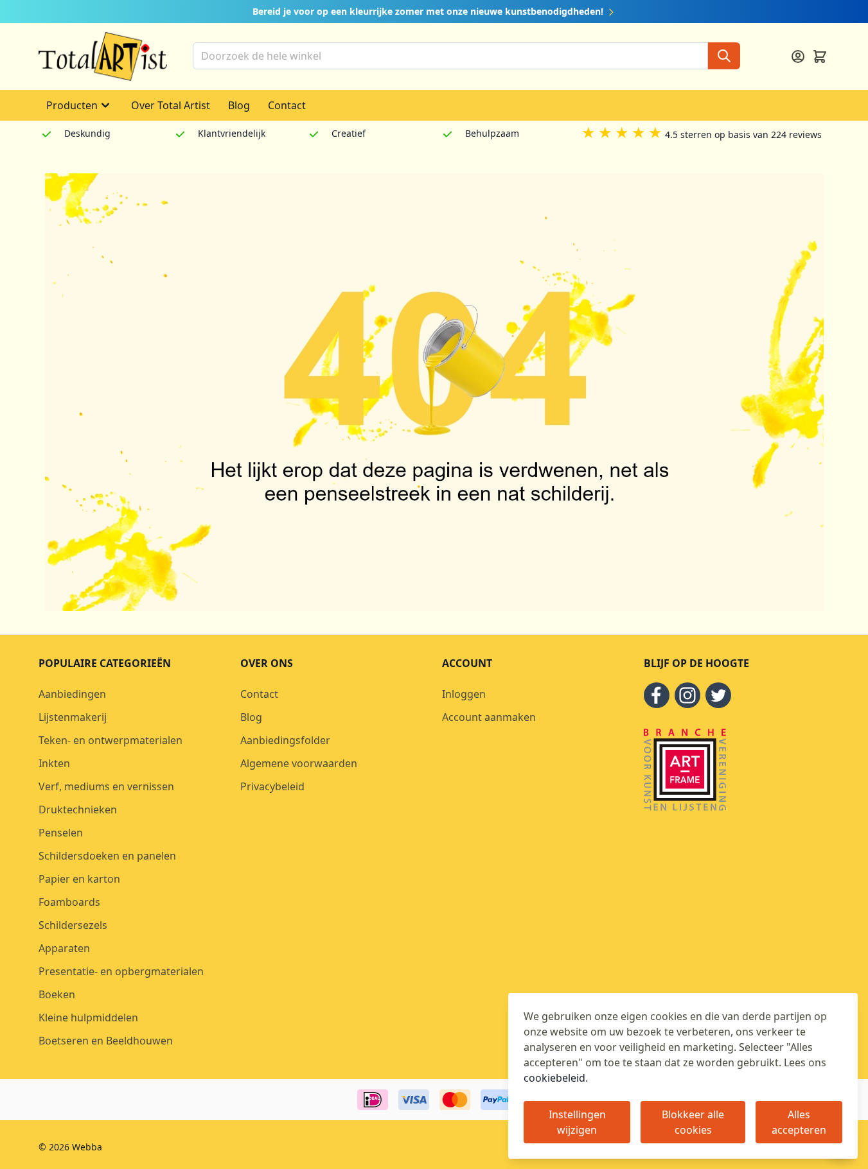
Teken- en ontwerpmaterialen (110, 740)
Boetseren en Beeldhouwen (106, 1041)
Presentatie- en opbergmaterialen (121, 971)
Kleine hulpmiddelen (88, 1017)
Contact (287, 105)
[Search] (724, 55)
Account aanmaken (489, 717)
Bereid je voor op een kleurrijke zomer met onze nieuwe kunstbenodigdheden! (429, 11)
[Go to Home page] (103, 56)
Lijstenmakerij (73, 717)
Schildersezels (73, 925)
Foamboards (69, 902)
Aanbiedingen (72, 694)
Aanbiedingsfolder (285, 740)
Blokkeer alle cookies (693, 1122)
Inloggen (464, 694)
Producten (72, 105)
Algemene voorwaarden (298, 763)
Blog (239, 105)
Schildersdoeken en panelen (107, 856)
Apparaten (64, 948)
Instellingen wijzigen (577, 1122)
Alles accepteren (799, 1122)
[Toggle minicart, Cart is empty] (820, 56)
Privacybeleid (272, 786)
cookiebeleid (554, 1078)
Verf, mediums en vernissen (106, 786)
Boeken (57, 994)
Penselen (61, 833)
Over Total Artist (170, 105)
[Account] (798, 56)
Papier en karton (79, 879)
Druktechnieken (78, 809)
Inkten (54, 763)
